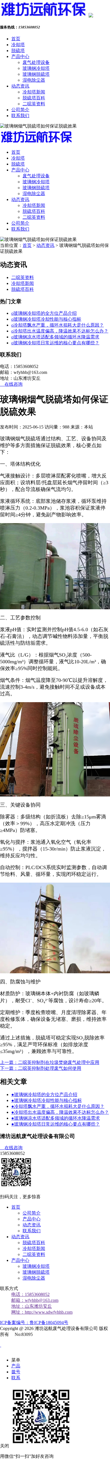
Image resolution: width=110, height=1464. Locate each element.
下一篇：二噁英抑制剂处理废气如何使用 (40, 1068)
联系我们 (20, 115)
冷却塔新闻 (34, 92)
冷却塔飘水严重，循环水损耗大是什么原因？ (57, 325)
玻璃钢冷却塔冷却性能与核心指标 (46, 319)
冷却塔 (18, 44)
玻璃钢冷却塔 (36, 68)
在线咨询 (11, 384)
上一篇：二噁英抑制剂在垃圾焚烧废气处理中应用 (49, 1062)
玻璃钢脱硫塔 (36, 74)
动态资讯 (20, 86)
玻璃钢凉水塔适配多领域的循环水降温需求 (55, 336)
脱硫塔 (18, 50)
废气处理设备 (36, 62)
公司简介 (20, 109)
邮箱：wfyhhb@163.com (34, 1300)
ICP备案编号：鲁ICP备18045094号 (34, 1322)
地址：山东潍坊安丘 (31, 1306)
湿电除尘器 (34, 80)
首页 (15, 38)
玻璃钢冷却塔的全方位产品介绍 (44, 313)
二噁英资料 (34, 103)
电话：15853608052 (30, 1294)
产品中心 (20, 56)
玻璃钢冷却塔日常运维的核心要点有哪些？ (55, 342)
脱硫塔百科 (34, 97)
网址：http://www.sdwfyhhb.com (41, 1312)
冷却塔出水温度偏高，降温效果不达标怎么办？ (59, 331)
